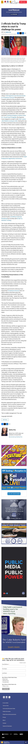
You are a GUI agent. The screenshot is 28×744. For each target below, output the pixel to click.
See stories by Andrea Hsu (15, 437)
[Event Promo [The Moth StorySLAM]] (14, 509)
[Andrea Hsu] (4, 432)
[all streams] (26, 742)
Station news (5, 686)
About (4, 720)
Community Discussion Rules (9, 708)
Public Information (7, 711)
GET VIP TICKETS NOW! (14, 493)
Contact (4, 723)
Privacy (4, 717)
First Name (4, 668)
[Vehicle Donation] (14, 533)
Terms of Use (5, 705)
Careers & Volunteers (7, 726)
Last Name (4, 673)
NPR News (5, 419)
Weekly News (6, 680)
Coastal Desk (6, 682)
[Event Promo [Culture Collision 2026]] (14, 455)
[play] (2, 742)
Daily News (5, 679)
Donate (24, 2)
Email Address (5, 664)
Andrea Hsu (8, 32)
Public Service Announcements (9, 714)
